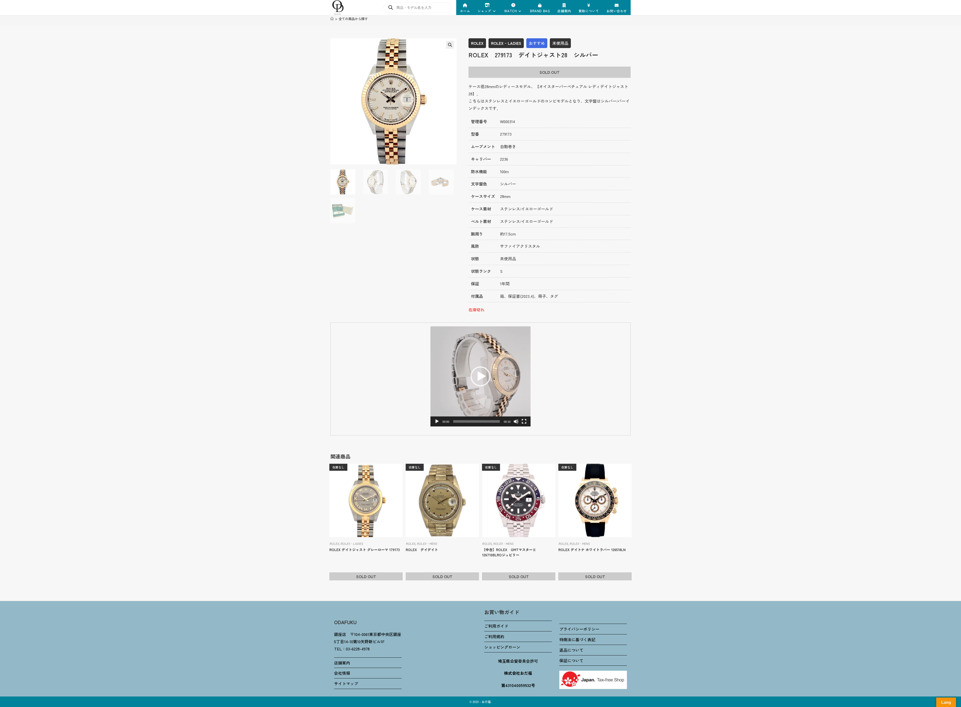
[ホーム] (332, 18)
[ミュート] (516, 421)
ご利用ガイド (496, 626)
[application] (480, 376)
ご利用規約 (494, 636)
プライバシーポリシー (579, 629)
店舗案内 (342, 663)
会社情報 (342, 673)
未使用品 (560, 43)
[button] (450, 45)
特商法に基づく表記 (577, 639)
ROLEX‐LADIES (506, 43)
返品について (571, 650)
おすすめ (537, 43)
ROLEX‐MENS (427, 543)
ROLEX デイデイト (422, 549)
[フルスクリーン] (524, 421)
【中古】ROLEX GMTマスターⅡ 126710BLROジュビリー (511, 552)
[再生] (436, 421)
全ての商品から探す (353, 18)
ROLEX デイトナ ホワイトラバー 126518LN (592, 549)
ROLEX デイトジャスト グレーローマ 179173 (364, 549)
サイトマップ (346, 683)
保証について (571, 660)
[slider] (476, 421)
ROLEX (477, 43)
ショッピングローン (502, 647)
